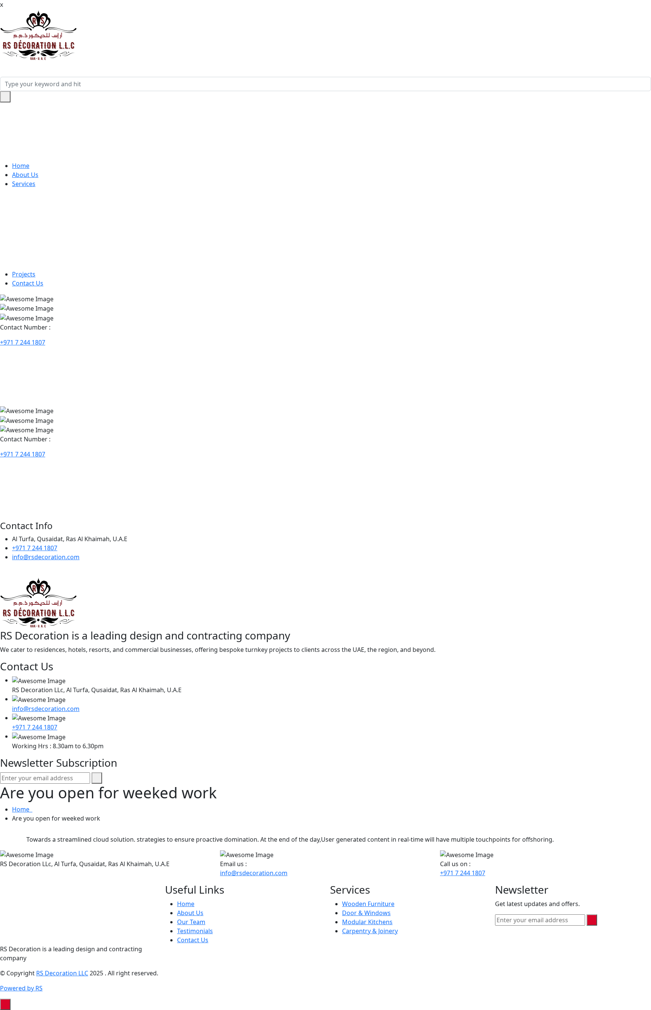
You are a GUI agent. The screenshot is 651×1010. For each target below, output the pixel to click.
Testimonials (195, 931)
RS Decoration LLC (62, 973)
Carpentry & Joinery (370, 931)
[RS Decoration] (38, 35)
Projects (23, 274)
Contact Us (27, 283)
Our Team (191, 922)
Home (20, 166)
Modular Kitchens (367, 922)
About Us (25, 175)
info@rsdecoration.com (45, 557)
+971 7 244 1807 (22, 342)
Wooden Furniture (368, 904)
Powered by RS (21, 988)
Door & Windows (366, 913)
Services (23, 184)
